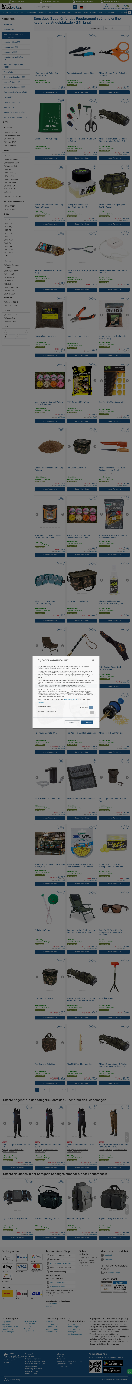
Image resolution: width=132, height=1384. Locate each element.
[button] (91, 707)
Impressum (41, 702)
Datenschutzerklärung (70, 699)
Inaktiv (92, 712)
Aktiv (91, 707)
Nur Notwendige (72, 722)
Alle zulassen (87, 722)
